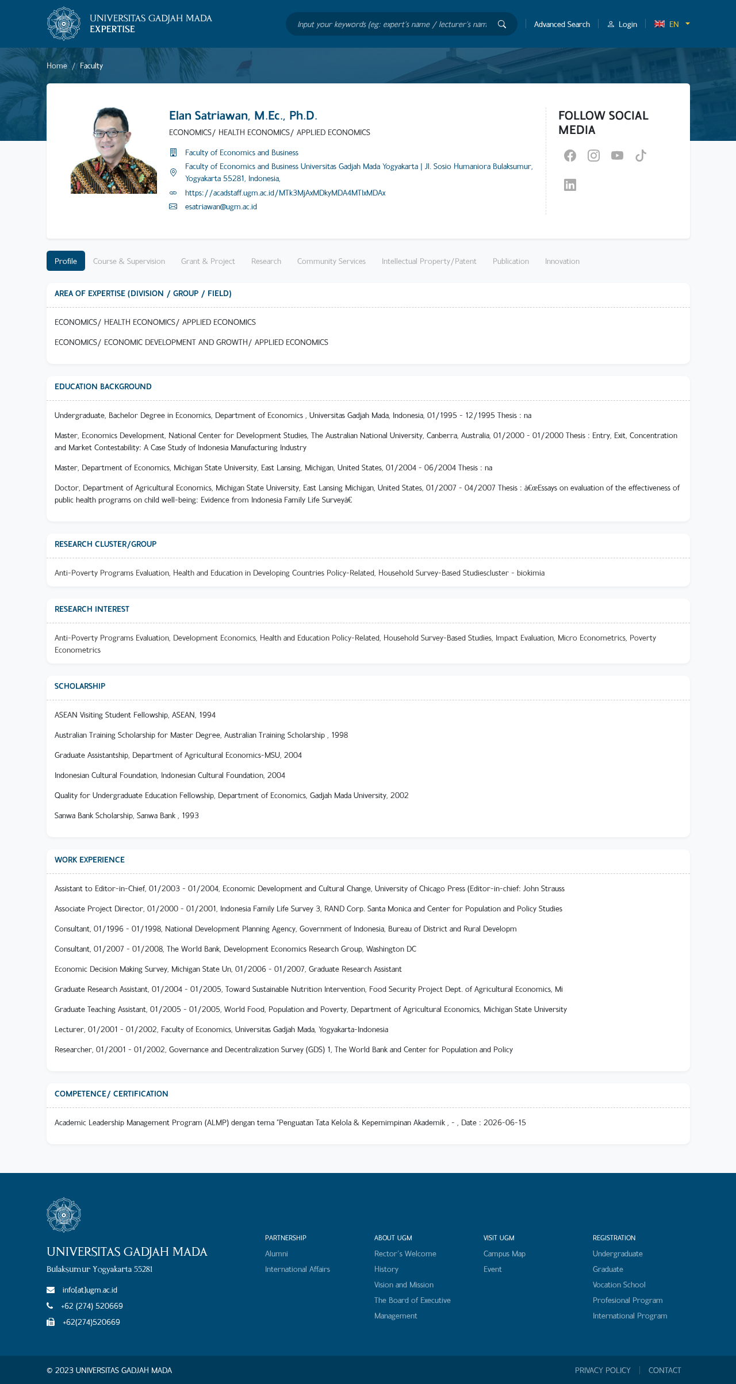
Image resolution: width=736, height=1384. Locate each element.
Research (266, 261)
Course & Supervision (129, 261)
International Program (630, 1315)
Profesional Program (628, 1300)
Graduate (608, 1269)
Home (57, 65)
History (386, 1269)
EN (674, 24)
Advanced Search (562, 24)
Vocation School (619, 1284)
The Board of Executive (412, 1300)
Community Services (331, 261)
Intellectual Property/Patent (429, 261)
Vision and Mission (404, 1284)
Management (395, 1315)
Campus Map (505, 1253)
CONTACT (665, 1370)
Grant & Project (208, 261)
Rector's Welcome (405, 1253)
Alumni (276, 1253)
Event (493, 1269)
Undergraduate (618, 1253)
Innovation (562, 261)
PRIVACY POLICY (603, 1370)
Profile (66, 261)
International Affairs (297, 1269)
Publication (511, 261)
